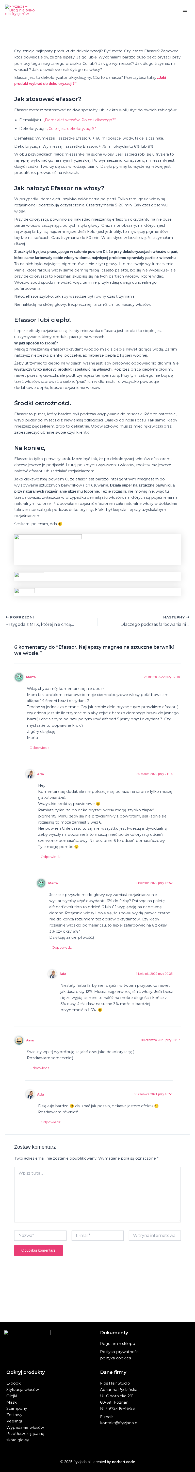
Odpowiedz (39, 748)
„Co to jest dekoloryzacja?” (71, 128)
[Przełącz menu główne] (185, 10)
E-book (13, 1383)
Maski (11, 1402)
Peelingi (14, 1421)
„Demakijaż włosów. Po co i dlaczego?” (79, 120)
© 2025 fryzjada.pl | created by (97, 1462)
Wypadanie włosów (25, 1427)
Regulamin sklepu (117, 1343)
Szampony (16, 1408)
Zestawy (14, 1414)
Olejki (11, 1395)
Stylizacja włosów (22, 1389)
